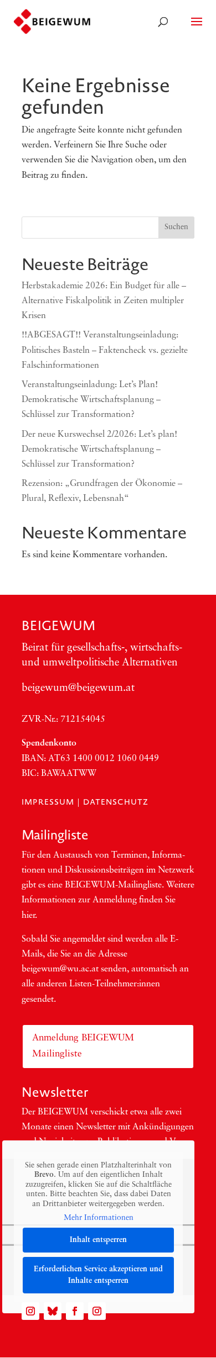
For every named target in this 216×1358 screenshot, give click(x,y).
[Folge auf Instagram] (30, 1311)
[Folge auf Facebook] (75, 1311)
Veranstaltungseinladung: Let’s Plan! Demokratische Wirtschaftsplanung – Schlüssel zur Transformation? (91, 400)
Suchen (176, 227)
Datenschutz (115, 801)
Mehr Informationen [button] (98, 1218)
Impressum (48, 801)
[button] (20, 1338)
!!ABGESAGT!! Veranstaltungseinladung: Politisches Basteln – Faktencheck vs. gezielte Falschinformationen (105, 350)
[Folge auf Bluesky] (52, 1311)
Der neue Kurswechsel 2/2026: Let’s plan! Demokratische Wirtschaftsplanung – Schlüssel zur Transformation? (99, 449)
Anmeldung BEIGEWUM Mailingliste (83, 1046)
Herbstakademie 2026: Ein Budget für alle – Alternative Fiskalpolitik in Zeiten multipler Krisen (104, 301)
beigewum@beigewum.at (78, 688)
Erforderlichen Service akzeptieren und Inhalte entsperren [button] (98, 1275)
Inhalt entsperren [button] (98, 1240)
